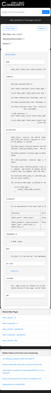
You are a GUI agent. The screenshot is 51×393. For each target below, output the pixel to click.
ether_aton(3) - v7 (9, 318)
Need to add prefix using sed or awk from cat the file (22, 364)
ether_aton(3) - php (9, 340)
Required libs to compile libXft (13, 384)
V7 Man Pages (9, 28)
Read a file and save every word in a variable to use (21, 379)
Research (42, 28)
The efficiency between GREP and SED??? (18, 359)
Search (46, 12)
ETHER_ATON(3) (10, 54)
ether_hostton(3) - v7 (10, 323)
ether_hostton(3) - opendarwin (13, 335)
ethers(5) (15, 271)
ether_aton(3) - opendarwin (12, 329)
